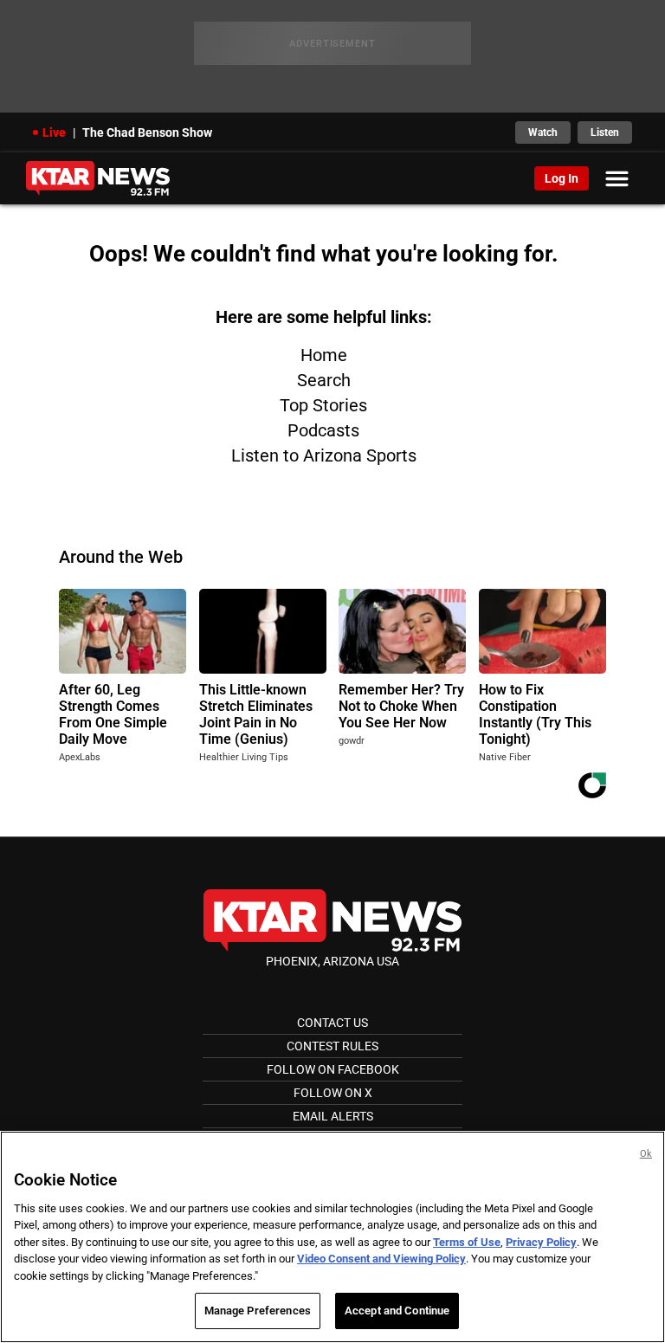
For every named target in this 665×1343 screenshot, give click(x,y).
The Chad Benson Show (147, 132)
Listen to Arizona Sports (323, 455)
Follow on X (333, 1093)
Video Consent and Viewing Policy (381, 1258)
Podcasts (323, 430)
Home (323, 355)
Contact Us (332, 1023)
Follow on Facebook (333, 1069)
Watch (543, 132)
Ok (646, 1153)
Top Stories (323, 405)
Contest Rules (332, 1046)
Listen (605, 132)
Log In (561, 178)
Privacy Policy (541, 1242)
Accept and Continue (397, 1310)
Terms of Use (466, 1242)
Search (324, 380)
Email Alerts (333, 1116)
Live (54, 132)
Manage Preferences (257, 1310)
